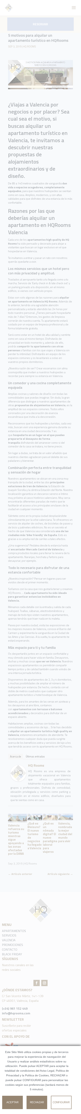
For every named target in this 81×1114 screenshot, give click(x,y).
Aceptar (12, 1102)
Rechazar (37, 1102)
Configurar (61, 1102)
